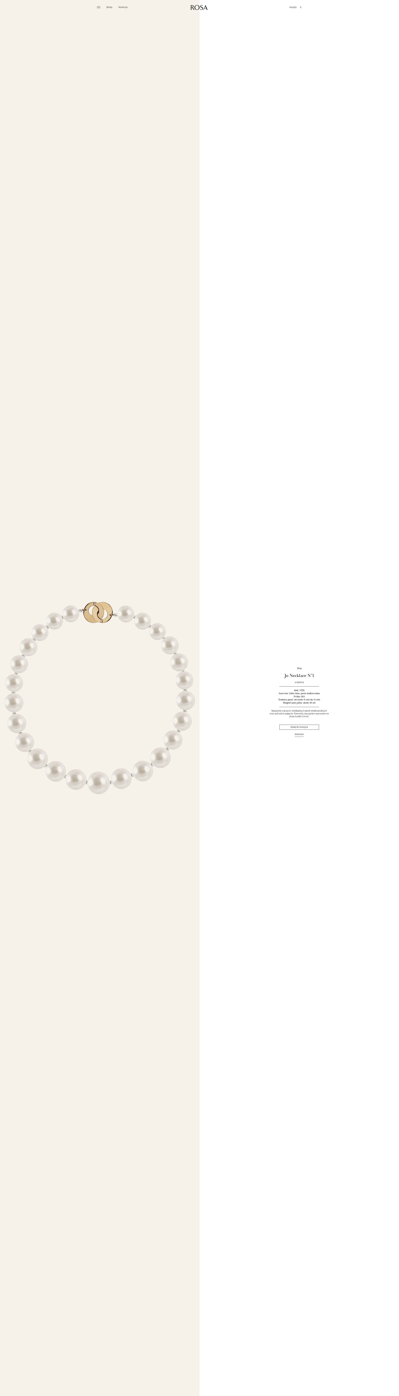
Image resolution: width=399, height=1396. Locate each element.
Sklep (109, 7)
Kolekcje (123, 7)
